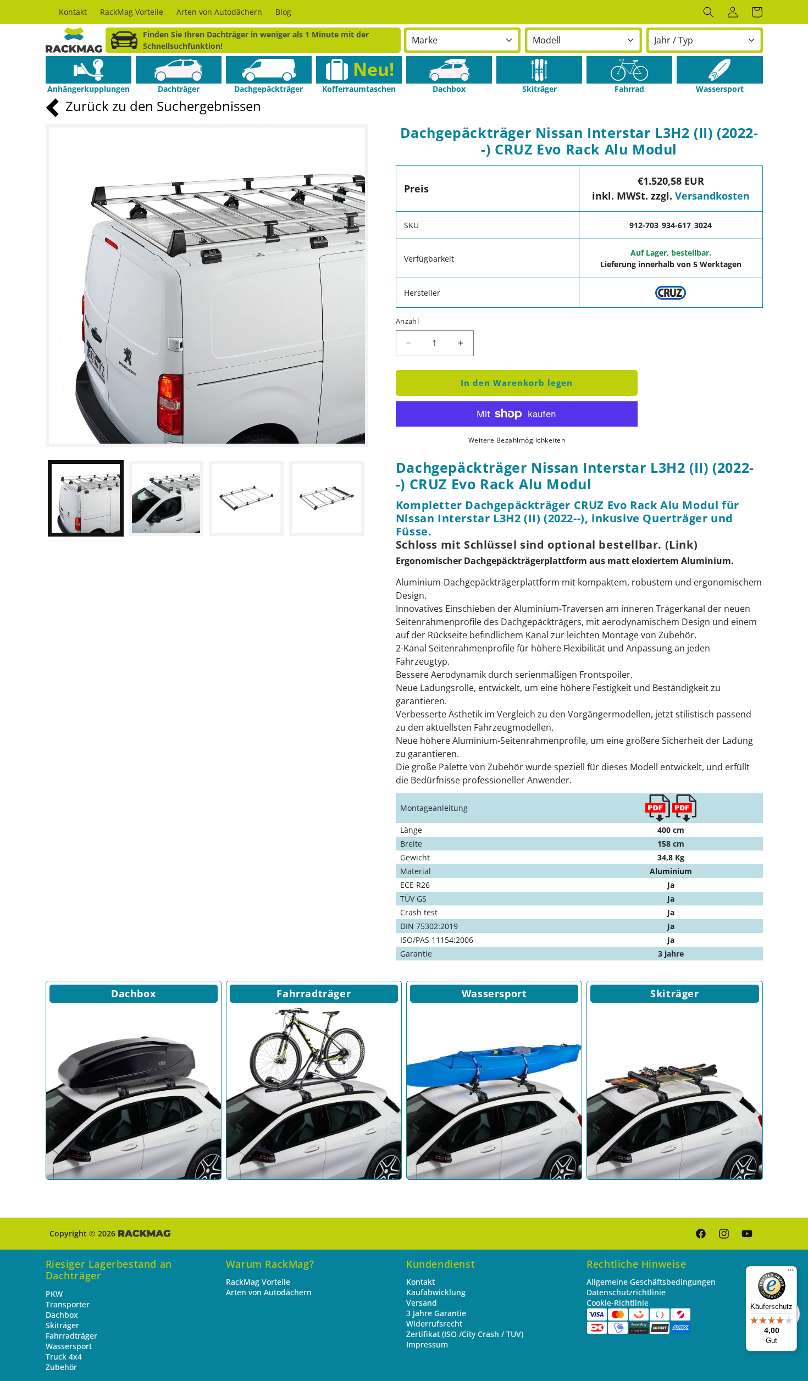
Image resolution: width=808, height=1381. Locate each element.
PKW (54, 1294)
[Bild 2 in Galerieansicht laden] (166, 498)
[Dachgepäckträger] (269, 70)
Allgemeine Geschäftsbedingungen (651, 1282)
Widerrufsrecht (434, 1323)
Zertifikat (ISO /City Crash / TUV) (464, 1334)
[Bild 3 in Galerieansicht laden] (246, 498)
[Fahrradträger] (313, 1091)
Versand (421, 1302)
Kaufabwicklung (436, 1292)
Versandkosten (712, 195)
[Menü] (790, 1272)
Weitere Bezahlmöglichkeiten (517, 440)
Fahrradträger (313, 993)
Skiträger (674, 993)
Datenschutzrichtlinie (626, 1292)
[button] (708, 12)
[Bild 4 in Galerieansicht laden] (326, 498)
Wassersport (494, 993)
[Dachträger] (179, 70)
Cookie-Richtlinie (617, 1302)
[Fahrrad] (629, 70)
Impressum (427, 1344)
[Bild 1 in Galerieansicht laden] (85, 498)
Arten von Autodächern (269, 1292)
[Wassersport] (719, 70)
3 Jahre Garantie (436, 1313)
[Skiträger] (539, 70)
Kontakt (420, 1282)
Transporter (68, 1304)
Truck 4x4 (64, 1356)
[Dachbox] (449, 70)
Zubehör (61, 1367)
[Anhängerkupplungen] (88, 70)
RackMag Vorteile (258, 1282)
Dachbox (133, 993)
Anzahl (407, 321)
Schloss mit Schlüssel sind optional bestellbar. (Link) (547, 544)
